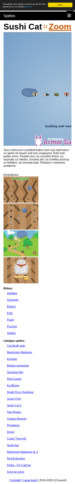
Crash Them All (16, 438)
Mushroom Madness (19, 352)
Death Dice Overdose (20, 392)
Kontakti (16, 480)
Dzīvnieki (12, 299)
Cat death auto (16, 345)
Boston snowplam (18, 365)
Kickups (12, 358)
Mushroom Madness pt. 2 (22, 451)
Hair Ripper (14, 412)
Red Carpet (14, 378)
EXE (10, 313)
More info (28, 6)
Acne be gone (15, 471)
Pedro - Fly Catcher (19, 465)
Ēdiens (11, 306)
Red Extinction (16, 458)
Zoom (60, 26)
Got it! (60, 4)
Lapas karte (30, 480)
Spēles (9, 16)
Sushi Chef (14, 398)
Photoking (13, 425)
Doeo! (10, 432)
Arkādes (12, 293)
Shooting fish (15, 372)
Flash (10, 319)
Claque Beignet (16, 418)
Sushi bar (13, 445)
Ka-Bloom (13, 385)
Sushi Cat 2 (14, 405)
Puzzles (12, 326)
